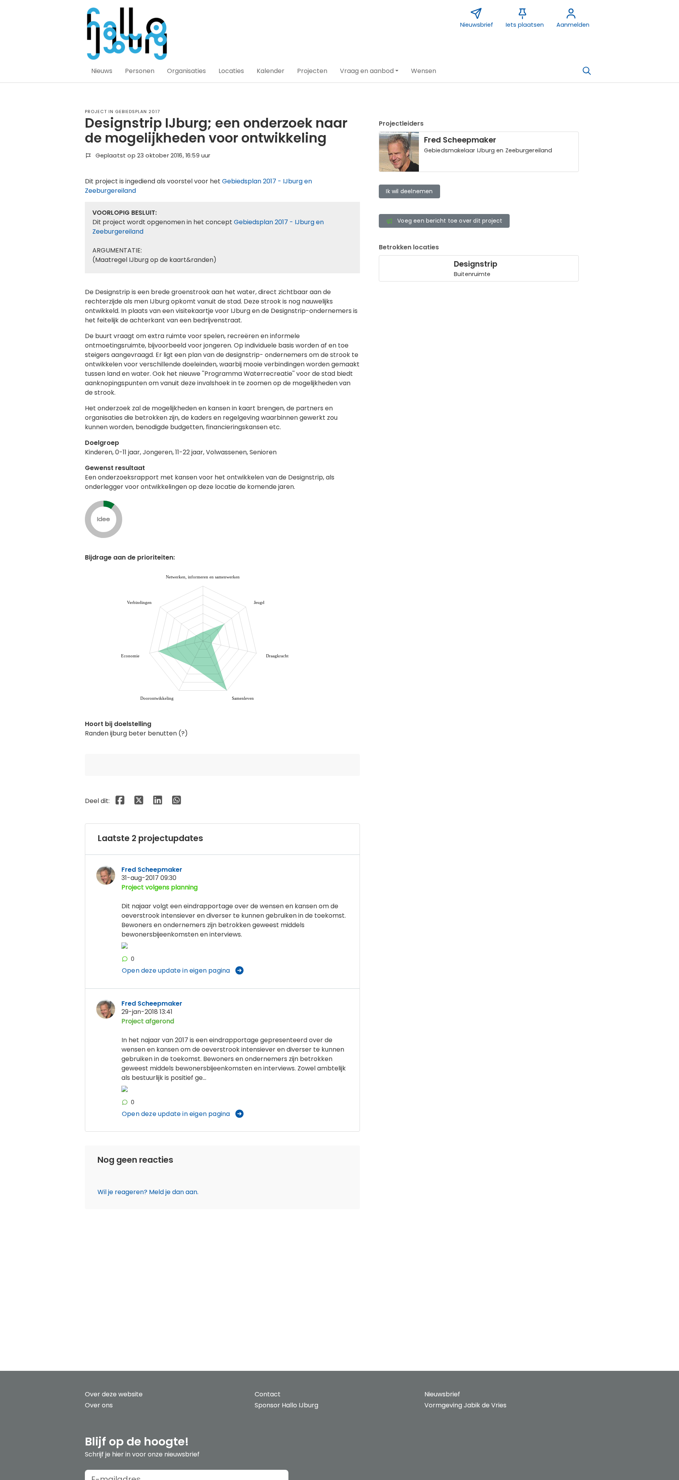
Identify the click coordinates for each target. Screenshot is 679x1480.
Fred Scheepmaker (151, 869)
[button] (102, 71)
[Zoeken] (586, 71)
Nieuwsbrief (442, 1394)
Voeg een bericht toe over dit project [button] (449, 221)
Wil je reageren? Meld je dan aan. (147, 1191)
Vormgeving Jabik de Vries (465, 1405)
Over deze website (114, 1394)
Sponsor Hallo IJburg (286, 1405)
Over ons (99, 1405)
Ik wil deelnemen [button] (409, 191)
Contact (268, 1394)
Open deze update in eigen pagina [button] (176, 970)
